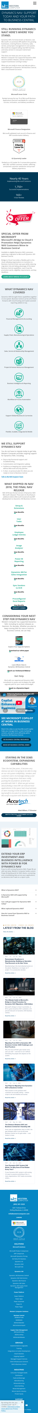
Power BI (19, 1304)
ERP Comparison (19, 1253)
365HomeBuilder (19, 1323)
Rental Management (19, 1388)
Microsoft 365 (19, 1267)
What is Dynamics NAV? (10, 890)
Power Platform (19, 1296)
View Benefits (19, 512)
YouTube (27, 1405)
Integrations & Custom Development (19, 1351)
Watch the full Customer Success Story (19, 815)
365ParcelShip (19, 1335)
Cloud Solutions (19, 1354)
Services (19, 1343)
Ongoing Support (19, 1356)
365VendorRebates (19, 1337)
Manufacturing (19, 1380)
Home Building (19, 1386)
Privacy (29, 1409)
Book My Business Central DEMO (16, 745)
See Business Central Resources (16, 740)
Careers (19, 1217)
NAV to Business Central (19, 1364)
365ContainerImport (19, 1325)
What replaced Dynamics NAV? (12, 909)
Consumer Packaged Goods (19, 1373)
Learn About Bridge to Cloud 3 (15, 277)
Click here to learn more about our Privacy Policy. (10, 1409)
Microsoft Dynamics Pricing (19, 1256)
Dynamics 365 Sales (19, 1283)
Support (19, 1399)
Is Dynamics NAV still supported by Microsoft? (14, 896)
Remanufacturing (19, 1383)
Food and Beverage (19, 1378)
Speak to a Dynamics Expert (19, 688)
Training (19, 1348)
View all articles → (9, 931)
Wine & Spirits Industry (19, 1391)
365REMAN (19, 1320)
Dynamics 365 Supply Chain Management (19, 1286)
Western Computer (10, 5)
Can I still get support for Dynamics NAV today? (16, 903)
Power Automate (19, 1301)
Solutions (19, 1244)
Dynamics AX (19, 1261)
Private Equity (19, 1394)
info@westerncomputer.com (19, 1214)
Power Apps (19, 1299)
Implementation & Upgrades (19, 1346)
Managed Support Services (19, 1359)
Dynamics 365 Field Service (19, 1278)
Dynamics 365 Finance (19, 1281)
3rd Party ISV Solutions (19, 1259)
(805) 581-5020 (19, 1204)
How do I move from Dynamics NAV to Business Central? (15, 914)
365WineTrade (19, 1317)
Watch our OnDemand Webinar (19, 671)
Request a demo (19, 608)
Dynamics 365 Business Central (19, 1275)
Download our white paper (19, 651)
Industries (19, 1370)
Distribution (19, 1375)
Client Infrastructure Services (19, 1361)
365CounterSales (19, 1332)
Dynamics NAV (19, 1264)
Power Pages (19, 1307)
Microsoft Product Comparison (19, 1251)
